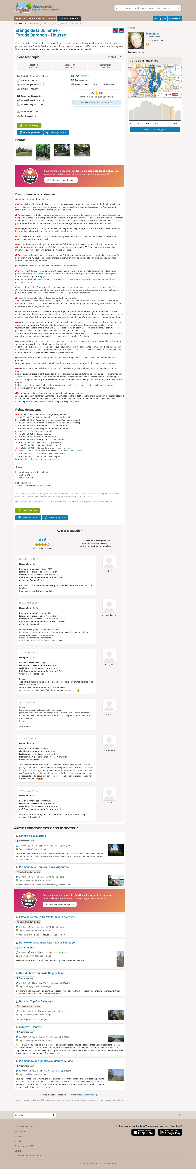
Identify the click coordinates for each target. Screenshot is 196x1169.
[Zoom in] (178, 68)
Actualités (19, 1141)
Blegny (41, 276)
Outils (19, 18)
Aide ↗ (51, 18)
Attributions (132, 96)
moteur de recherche (86, 1094)
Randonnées (35, 18)
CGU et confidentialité (24, 1126)
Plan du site (20, 1131)
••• (26, 23)
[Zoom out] (178, 73)
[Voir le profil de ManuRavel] (136, 40)
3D (173, 94)
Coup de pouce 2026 (24, 1146)
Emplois (18, 1136)
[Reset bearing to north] (178, 77)
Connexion (174, 18)
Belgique (85, 75)
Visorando (18, 23)
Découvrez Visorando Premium (95, 102)
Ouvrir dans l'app (31, 125)
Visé (88, 80)
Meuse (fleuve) (75, 450)
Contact (18, 1151)
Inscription (160, 18)
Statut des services (89, 1163)
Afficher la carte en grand (154, 129)
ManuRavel (153, 33)
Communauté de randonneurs (28, 1155)
